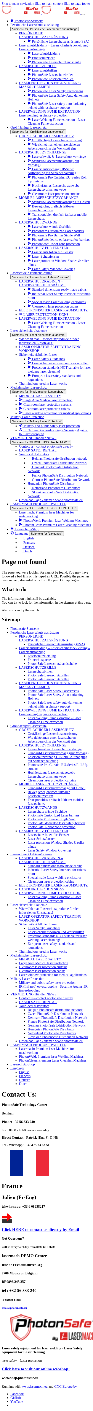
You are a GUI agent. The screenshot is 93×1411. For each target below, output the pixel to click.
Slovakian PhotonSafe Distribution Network (58, 1037)
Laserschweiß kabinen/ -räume (31, 854)
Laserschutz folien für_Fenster (48, 835)
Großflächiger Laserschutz (28, 726)
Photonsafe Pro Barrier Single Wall (51, 819)
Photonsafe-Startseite (24, 628)
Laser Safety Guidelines (44, 928)
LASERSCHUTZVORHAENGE (42, 745)
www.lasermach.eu (34, 1386)
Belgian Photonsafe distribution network (55, 1010)
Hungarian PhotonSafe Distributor (51, 1029)
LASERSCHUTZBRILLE (37, 667)
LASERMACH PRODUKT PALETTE (38, 1045)
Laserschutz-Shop (22, 1064)
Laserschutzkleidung (42, 656)
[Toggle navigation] (83, 14)
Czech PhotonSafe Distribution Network (55, 1014)
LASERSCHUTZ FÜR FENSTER (43, 831)
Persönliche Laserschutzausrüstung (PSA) (56, 644)
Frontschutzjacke (39, 660)
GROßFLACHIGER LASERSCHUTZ (46, 730)
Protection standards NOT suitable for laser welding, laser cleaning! (57, 938)
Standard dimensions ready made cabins (55, 866)
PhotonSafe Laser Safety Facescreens (53, 691)
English (24, 1072)
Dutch (23, 1084)
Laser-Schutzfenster (41, 838)
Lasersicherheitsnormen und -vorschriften (56, 932)
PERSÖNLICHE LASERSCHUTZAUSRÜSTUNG (43, 638)
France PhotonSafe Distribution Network (56, 1021)
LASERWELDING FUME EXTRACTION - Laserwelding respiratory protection (51, 712)
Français (24, 1076)
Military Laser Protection (27, 979)
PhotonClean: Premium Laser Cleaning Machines (53, 1060)
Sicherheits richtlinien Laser (38, 924)
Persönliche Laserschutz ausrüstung (34, 632)
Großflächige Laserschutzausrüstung (52, 733)
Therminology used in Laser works (43, 951)
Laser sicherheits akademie (28, 905)
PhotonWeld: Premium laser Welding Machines (51, 1056)
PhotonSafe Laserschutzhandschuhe (52, 663)
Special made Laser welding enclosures (54, 877)
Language (17, 1068)
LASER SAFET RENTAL (38, 1002)
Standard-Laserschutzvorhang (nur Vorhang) (58, 753)
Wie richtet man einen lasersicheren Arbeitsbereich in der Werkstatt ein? (52, 739)
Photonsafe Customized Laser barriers (53, 815)
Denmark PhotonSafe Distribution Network (57, 1017)
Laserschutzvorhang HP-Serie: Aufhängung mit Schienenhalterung (57, 759)
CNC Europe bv (65, 1386)
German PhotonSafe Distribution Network (56, 1025)
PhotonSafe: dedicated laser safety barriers (56, 823)
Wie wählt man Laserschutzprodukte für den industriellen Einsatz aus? (49, 910)
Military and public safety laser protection (47, 982)
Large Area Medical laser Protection (43, 963)
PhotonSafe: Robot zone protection (51, 827)
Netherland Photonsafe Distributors (52, 1033)
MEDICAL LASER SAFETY (40, 959)
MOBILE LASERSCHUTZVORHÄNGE (49, 784)
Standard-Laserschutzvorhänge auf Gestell (56, 788)
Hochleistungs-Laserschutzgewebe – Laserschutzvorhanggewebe (53, 774)
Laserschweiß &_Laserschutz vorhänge (55, 749)
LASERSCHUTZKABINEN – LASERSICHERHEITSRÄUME (42, 860)
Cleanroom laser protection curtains (52, 780)
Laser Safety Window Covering (49, 850)
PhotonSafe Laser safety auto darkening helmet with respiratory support (55, 704)
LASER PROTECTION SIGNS (41, 889)
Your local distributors (34, 1006)
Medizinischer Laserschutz (28, 955)
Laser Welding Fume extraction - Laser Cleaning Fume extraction (54, 720)
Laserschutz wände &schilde (47, 811)
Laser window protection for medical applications (53, 975)
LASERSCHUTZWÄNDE (38, 807)
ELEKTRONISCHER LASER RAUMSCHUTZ (53, 885)
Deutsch (24, 1080)
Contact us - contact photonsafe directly (46, 998)
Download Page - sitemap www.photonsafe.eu (51, 1041)
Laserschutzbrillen (40, 671)
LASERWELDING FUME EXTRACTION (50, 893)
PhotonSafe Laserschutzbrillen (48, 675)
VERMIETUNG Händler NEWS (33, 994)
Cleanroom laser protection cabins (51, 881)
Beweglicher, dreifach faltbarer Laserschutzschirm (49, 794)
